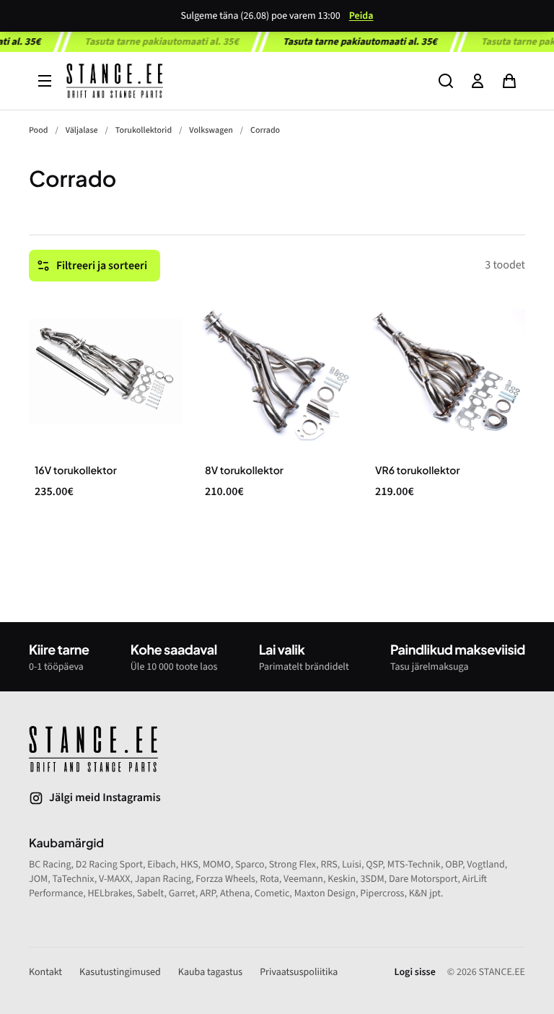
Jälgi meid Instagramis (105, 798)
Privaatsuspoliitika (299, 972)
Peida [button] (361, 16)
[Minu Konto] (477, 81)
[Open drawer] (45, 81)
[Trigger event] (446, 81)
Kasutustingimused (120, 972)
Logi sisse (415, 972)
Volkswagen (210, 130)
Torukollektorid (143, 130)
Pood (38, 130)
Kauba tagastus (210, 972)
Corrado (265, 130)
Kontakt (45, 972)
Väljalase (82, 130)
